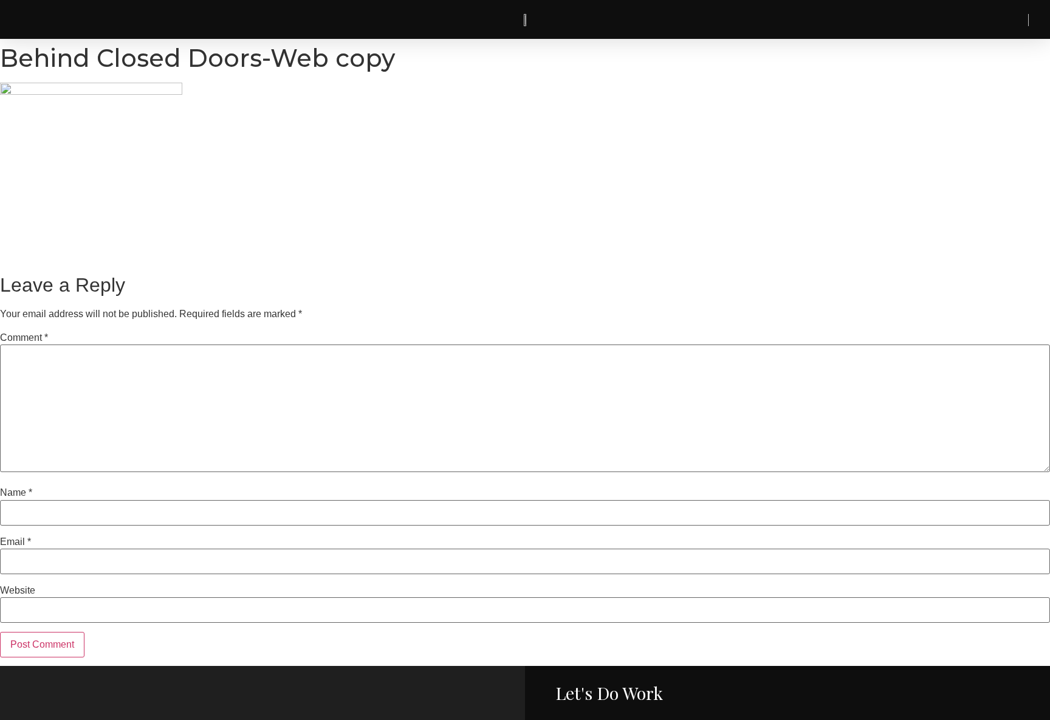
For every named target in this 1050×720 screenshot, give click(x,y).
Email (15, 542)
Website (17, 590)
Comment (24, 338)
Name (16, 493)
